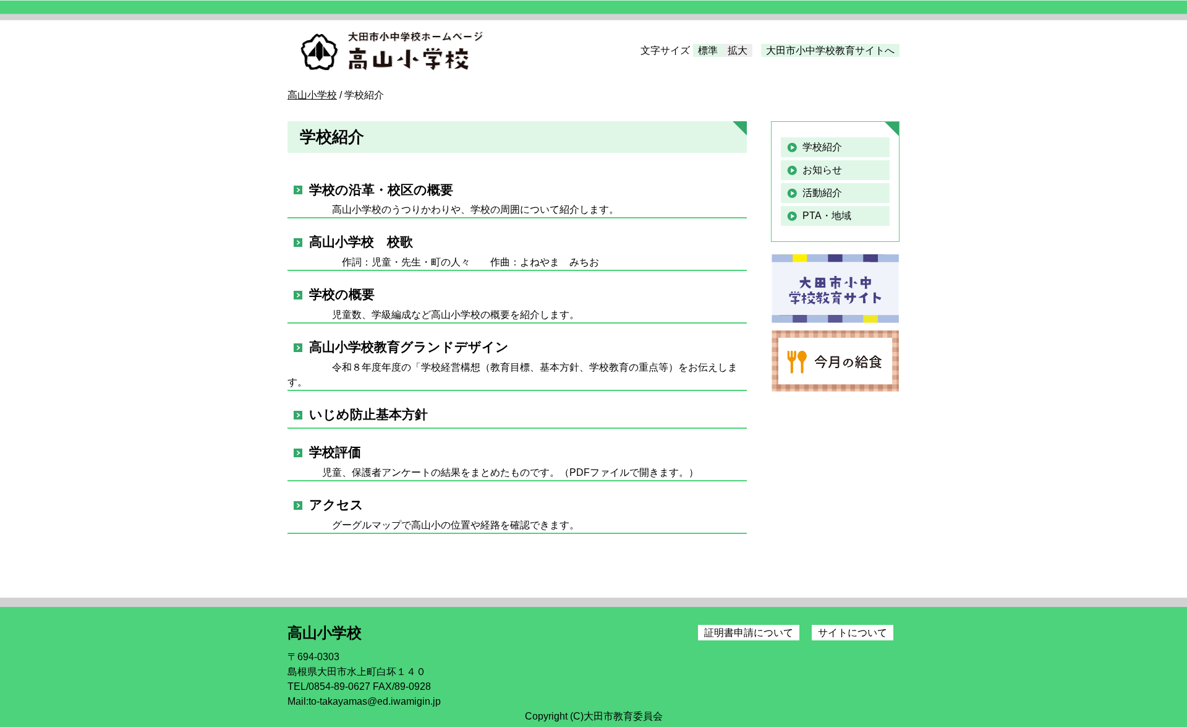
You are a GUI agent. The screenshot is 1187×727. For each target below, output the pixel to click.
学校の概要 (342, 294)
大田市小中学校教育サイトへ (830, 50)
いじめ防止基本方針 (368, 414)
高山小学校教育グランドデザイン (409, 347)
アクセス (336, 504)
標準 (708, 50)
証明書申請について (748, 632)
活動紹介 (822, 192)
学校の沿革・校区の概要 (381, 190)
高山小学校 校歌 (361, 241)
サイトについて (852, 632)
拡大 (737, 50)
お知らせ (822, 170)
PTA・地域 (826, 215)
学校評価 (335, 452)
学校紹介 (822, 147)
